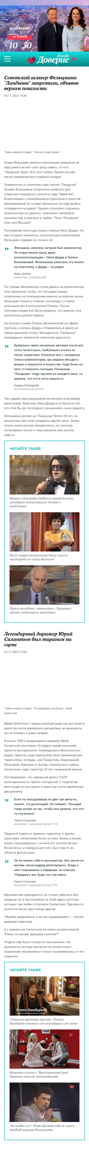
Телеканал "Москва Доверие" (47, 59)
